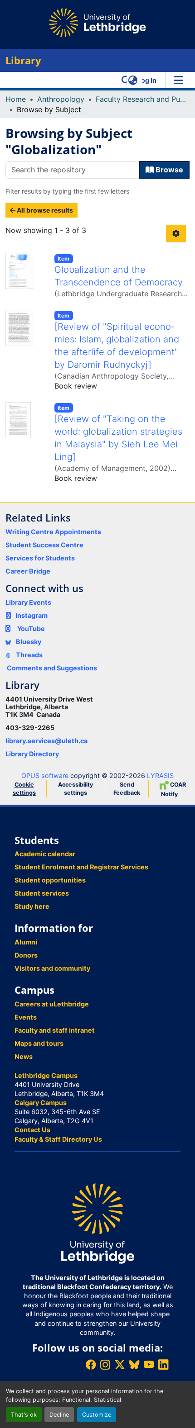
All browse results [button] (44, 210)
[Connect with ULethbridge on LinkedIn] (163, 1364)
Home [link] (15, 99)
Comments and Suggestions (52, 668)
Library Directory (32, 754)
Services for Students (40, 558)
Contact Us (32, 1130)
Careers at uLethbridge (52, 1004)
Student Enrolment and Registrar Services (81, 867)
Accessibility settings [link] (75, 788)
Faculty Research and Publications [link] (141, 99)
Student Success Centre (44, 545)
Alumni (26, 942)
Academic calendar (45, 854)
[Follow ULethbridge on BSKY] (134, 1364)
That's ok (24, 1414)
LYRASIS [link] (160, 775)
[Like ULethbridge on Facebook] (90, 1364)
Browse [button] (168, 169)
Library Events (28, 602)
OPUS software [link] (44, 775)
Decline (59, 1414)
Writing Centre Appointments (53, 532)
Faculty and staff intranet (55, 1030)
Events (26, 1017)
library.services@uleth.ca (46, 741)
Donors (26, 955)
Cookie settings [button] (24, 788)
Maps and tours (39, 1043)
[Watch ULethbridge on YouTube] (148, 1364)
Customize (96, 1414)
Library (23, 60)
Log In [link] (146, 80)
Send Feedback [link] (126, 788)
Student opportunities (50, 880)
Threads (29, 655)
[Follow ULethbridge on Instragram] (105, 1364)
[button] (126, 80)
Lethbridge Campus (46, 1075)
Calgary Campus (41, 1102)
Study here (32, 906)
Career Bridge (27, 571)
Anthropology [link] (60, 99)
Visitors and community (52, 968)
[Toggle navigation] (178, 80)
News (24, 1056)
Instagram (31, 615)
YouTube (31, 628)
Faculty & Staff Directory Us (58, 1139)
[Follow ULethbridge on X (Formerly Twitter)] (119, 1364)
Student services (42, 893)
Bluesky (28, 641)
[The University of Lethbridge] (97, 1223)
